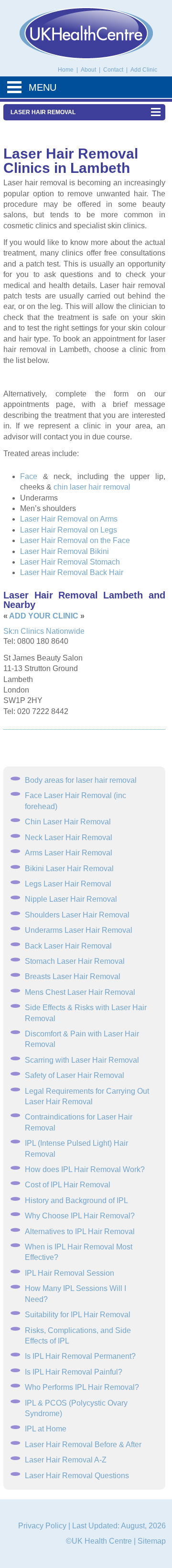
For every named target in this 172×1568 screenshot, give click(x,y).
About (89, 69)
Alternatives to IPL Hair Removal (80, 1231)
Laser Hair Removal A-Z (66, 1460)
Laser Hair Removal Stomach (70, 562)
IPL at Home (45, 1429)
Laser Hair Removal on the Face (75, 540)
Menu (42, 87)
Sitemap (152, 1541)
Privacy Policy (42, 1526)
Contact (114, 69)
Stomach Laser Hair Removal (75, 961)
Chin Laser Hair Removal (68, 822)
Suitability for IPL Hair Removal (77, 1315)
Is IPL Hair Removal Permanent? (80, 1356)
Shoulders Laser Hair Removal (77, 915)
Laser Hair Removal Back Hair (71, 572)
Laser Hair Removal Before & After (83, 1444)
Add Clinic (143, 69)
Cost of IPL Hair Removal (67, 1185)
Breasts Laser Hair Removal (72, 976)
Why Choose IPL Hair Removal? (80, 1216)
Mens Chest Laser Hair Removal (80, 992)
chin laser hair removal (92, 487)
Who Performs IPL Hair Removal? (82, 1387)
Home (66, 69)
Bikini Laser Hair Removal (69, 868)
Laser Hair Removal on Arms (69, 519)
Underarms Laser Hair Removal (78, 930)
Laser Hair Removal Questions (77, 1476)
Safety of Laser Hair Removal (74, 1075)
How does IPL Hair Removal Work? (85, 1169)
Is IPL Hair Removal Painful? (73, 1372)
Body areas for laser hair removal (81, 780)
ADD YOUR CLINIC (43, 616)
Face (28, 476)
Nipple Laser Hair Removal (71, 899)
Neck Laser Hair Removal (68, 837)
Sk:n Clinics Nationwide (44, 631)
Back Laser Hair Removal (68, 946)
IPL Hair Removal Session (69, 1273)
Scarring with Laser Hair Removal (82, 1060)
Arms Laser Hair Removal (68, 853)
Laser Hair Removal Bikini (64, 551)
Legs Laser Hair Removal (68, 884)
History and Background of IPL (76, 1200)
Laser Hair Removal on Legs (68, 530)
